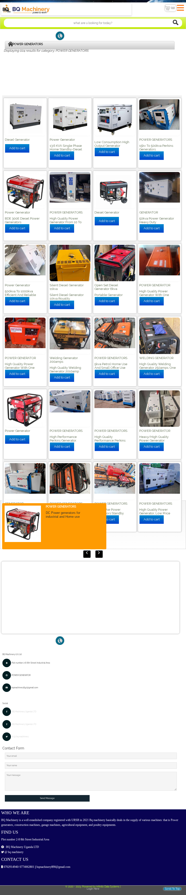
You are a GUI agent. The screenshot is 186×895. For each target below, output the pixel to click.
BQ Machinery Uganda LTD (24, 711)
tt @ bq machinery (20, 736)
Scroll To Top (172, 888)
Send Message (47, 798)
